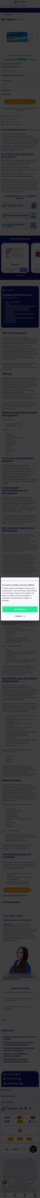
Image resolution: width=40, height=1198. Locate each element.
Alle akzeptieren (20, 609)
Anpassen (18, 616)
